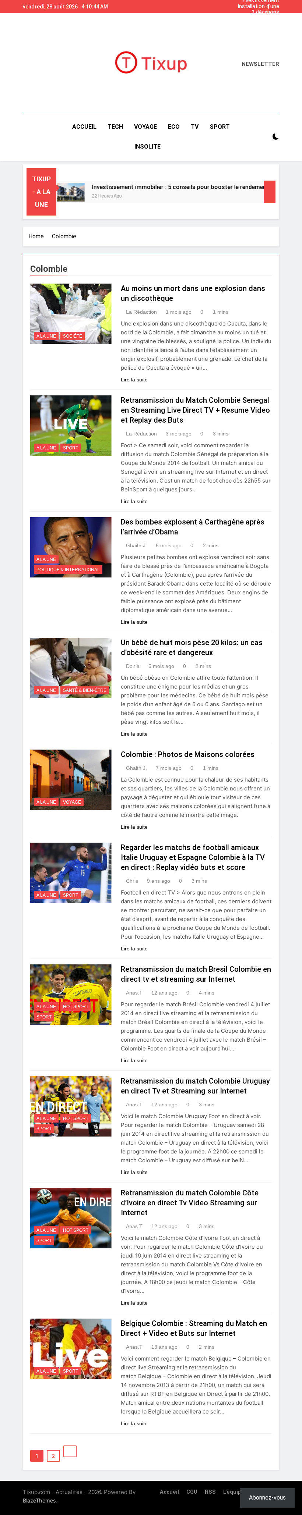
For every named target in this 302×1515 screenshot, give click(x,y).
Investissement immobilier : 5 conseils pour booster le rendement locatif (252, 24)
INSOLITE (147, 146)
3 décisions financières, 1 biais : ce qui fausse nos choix (251, 12)
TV (195, 126)
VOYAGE (145, 126)
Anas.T (134, 993)
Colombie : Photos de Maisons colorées (187, 754)
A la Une (46, 336)
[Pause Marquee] (269, 192)
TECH (115, 126)
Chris (132, 881)
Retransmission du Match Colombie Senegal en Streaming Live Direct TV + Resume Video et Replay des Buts (195, 410)
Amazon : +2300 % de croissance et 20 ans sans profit (253, 18)
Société (72, 336)
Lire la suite (134, 380)
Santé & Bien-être (84, 690)
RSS (210, 1492)
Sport (70, 448)
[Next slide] (275, 5)
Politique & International (68, 569)
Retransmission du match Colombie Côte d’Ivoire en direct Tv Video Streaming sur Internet (190, 1202)
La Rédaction (141, 312)
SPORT (220, 126)
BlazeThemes (39, 1500)
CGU (191, 1492)
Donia (133, 666)
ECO (174, 126)
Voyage (72, 802)
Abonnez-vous (267, 1497)
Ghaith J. (136, 545)
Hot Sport (75, 1006)
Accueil (84, 126)
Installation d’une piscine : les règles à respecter (255, 7)
